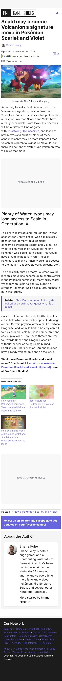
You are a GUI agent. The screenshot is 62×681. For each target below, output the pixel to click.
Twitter (25, 520)
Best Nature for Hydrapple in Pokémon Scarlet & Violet (41, 404)
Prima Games (11, 632)
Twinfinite (9, 629)
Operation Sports (13, 639)
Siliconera (25, 632)
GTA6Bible (45, 642)
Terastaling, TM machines (23, 131)
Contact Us (22, 648)
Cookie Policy (37, 648)
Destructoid (10, 635)
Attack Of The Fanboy (40, 629)
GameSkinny (46, 635)
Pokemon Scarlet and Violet (39, 511)
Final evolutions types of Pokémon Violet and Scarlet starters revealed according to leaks (13, 437)
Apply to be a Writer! (40, 652)
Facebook (42, 520)
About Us (9, 648)
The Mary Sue (32, 639)
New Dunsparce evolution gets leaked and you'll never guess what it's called (29, 303)
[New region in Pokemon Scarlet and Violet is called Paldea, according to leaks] (13, 392)
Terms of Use (19, 652)
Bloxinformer (30, 642)
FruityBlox (16, 642)
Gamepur (21, 629)
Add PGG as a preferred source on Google (22, 56)
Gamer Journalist (28, 635)
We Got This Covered (44, 632)
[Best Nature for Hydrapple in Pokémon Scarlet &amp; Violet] (41, 392)
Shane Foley (13, 45)
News (17, 511)
